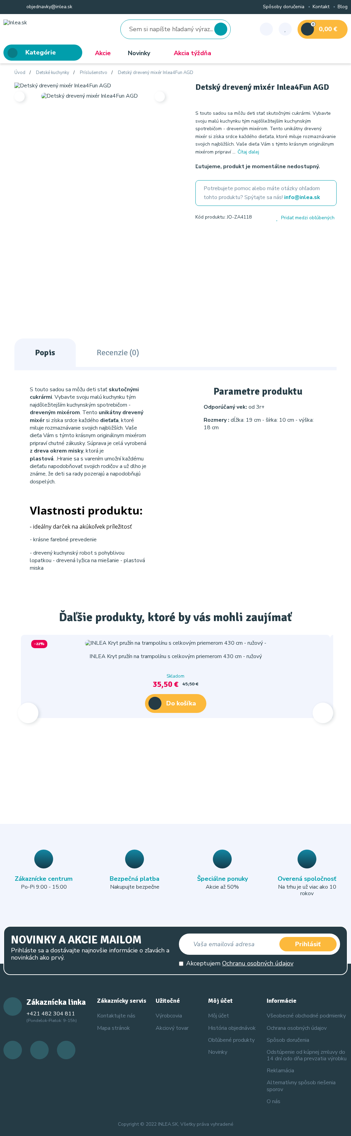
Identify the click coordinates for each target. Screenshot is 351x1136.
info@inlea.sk (302, 197)
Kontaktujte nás (116, 1016)
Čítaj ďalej (248, 152)
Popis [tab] (45, 352)
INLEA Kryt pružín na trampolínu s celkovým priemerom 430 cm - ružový (175, 656)
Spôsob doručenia (288, 1040)
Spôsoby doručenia (283, 7)
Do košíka (181, 703)
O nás (273, 1101)
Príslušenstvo (93, 73)
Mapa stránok (113, 1028)
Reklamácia (280, 1070)
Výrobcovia (169, 1016)
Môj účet (218, 1016)
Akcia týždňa (192, 53)
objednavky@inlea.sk (48, 7)
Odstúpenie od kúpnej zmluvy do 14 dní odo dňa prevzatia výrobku (307, 1055)
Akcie (103, 53)
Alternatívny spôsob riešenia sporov (301, 1086)
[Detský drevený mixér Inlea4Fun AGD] (62, 85)
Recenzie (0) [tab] (118, 352)
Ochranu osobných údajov (257, 963)
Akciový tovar (172, 1028)
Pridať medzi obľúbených (308, 217)
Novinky (139, 53)
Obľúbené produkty (231, 1040)
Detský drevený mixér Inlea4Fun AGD (155, 73)
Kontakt (321, 7)
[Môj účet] (266, 29)
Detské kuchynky (52, 73)
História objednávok (232, 1028)
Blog (343, 7)
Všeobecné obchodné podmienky (306, 1016)
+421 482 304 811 (50, 1013)
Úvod (19, 73)
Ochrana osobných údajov (297, 1028)
